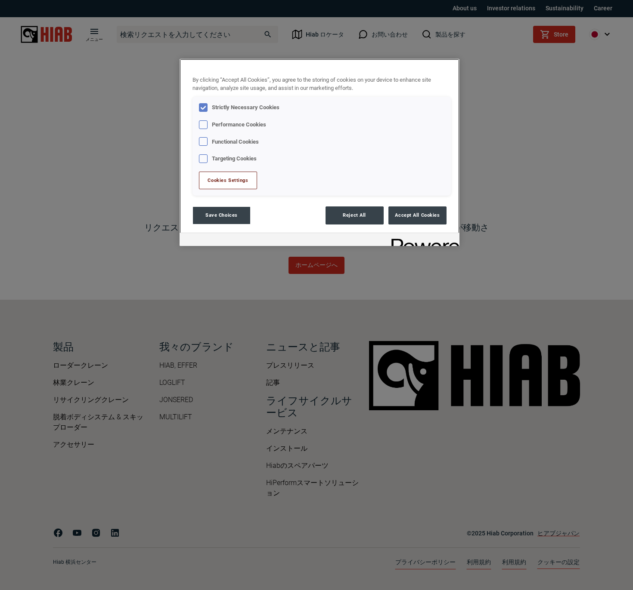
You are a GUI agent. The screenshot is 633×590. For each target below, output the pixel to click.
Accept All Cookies (417, 215)
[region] (319, 152)
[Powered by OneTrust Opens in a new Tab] (422, 240)
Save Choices (221, 215)
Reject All (354, 215)
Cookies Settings (228, 180)
